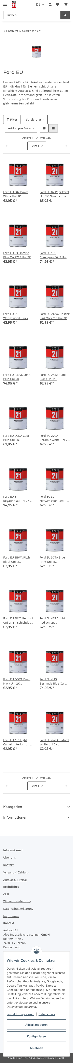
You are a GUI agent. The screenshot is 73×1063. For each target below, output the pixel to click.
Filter (13, 119)
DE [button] (38, 4)
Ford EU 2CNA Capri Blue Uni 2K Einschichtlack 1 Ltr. (16, 438)
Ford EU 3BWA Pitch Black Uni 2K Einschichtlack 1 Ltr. (16, 559)
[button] (50, 4)
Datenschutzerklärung (18, 909)
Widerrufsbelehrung (17, 901)
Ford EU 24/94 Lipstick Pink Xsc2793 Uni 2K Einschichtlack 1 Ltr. (55, 316)
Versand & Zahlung (16, 872)
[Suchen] (65, 15)
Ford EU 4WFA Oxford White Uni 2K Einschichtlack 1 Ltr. (54, 742)
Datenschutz (47, 1014)
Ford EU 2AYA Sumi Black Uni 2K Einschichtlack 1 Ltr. (53, 377)
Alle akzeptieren (36, 1024)
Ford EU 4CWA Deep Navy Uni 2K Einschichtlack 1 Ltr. (16, 681)
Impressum (11, 916)
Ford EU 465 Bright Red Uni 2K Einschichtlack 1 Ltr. (53, 620)
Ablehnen (36, 1048)
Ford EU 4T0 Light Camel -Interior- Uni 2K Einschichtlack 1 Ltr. (16, 742)
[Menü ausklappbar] (5, 2)
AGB (6, 894)
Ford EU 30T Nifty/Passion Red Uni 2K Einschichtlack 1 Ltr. (54, 499)
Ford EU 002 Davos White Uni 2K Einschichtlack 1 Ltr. (16, 194)
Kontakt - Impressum (20, 1014)
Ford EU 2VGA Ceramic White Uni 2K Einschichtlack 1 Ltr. (54, 438)
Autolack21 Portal (15, 880)
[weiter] (66, 146)
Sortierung (33, 119)
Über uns (9, 857)
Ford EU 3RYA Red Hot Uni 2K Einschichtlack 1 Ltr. (18, 620)
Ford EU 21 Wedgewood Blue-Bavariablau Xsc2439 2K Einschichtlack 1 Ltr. (17, 316)
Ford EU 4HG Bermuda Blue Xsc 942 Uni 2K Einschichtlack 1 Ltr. (53, 681)
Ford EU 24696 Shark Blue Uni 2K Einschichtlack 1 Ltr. (17, 377)
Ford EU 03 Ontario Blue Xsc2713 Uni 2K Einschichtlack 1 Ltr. (17, 255)
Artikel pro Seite (19, 128)
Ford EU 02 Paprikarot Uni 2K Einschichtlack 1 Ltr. (54, 194)
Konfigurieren (36, 1036)
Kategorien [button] (12, 807)
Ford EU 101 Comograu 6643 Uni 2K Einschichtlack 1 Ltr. (53, 255)
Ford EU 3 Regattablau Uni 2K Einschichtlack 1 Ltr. (16, 499)
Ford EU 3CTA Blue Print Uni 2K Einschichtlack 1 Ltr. (53, 559)
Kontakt (8, 865)
